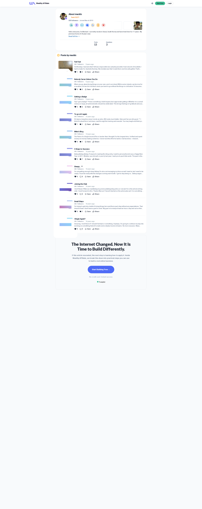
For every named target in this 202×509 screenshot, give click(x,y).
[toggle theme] (152, 3)
